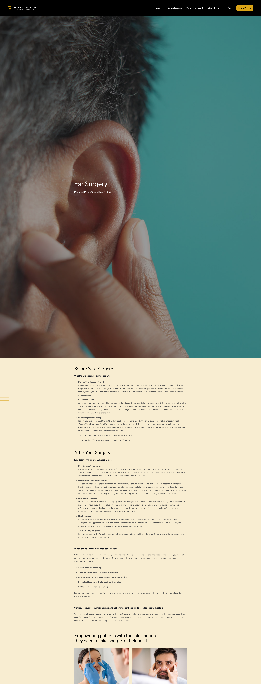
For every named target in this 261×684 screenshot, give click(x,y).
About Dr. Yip (158, 8)
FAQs (229, 8)
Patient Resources (214, 8)
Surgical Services (175, 8)
